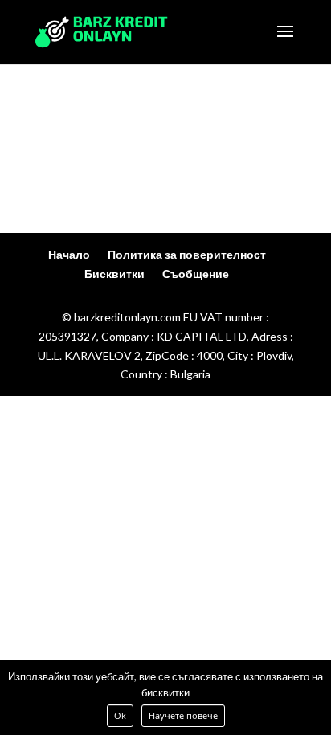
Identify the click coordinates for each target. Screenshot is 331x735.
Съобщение (195, 273)
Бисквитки (114, 273)
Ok (120, 715)
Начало (69, 254)
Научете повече (183, 715)
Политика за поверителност (187, 254)
